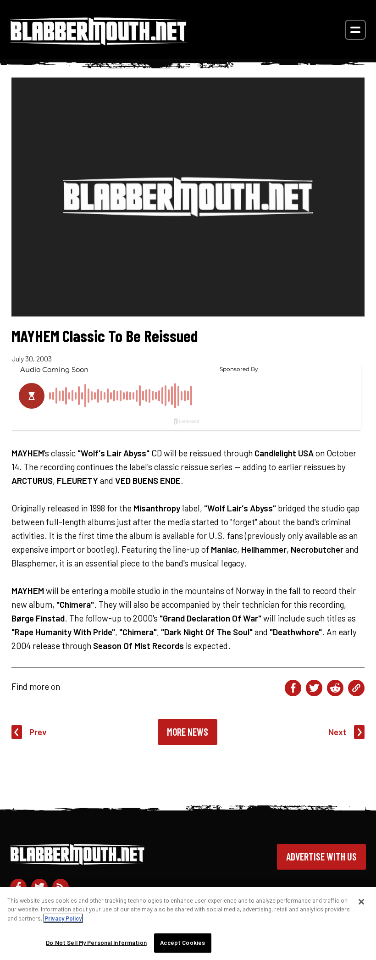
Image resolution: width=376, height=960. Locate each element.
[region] (188, 923)
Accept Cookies (182, 942)
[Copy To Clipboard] (356, 688)
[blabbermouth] (98, 42)
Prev (38, 732)
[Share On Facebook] (293, 688)
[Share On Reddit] (335, 688)
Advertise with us (321, 856)
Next (337, 732)
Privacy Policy (63, 918)
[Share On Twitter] (314, 688)
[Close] (361, 902)
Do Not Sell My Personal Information (96, 942)
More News (187, 732)
